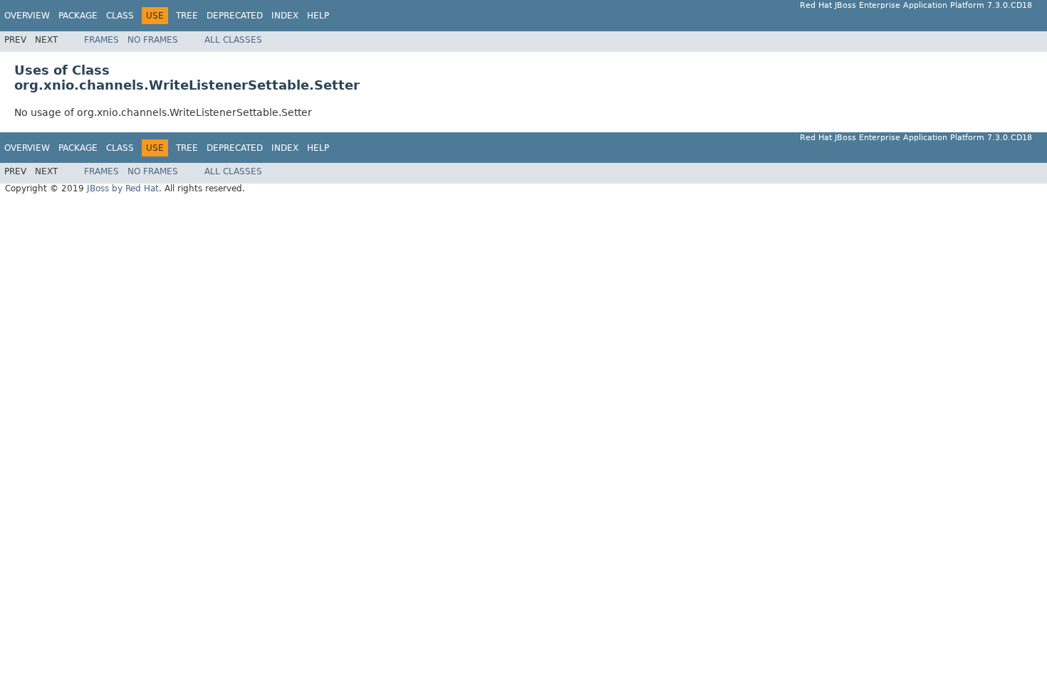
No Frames (152, 40)
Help (318, 16)
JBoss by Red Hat (123, 188)
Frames (101, 40)
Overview (27, 16)
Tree (187, 16)
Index (284, 16)
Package (78, 16)
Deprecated (235, 16)
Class (120, 16)
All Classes (233, 40)
